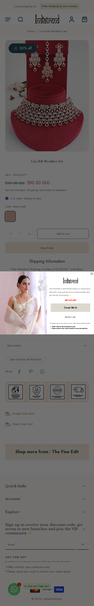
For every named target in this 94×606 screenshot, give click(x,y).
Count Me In (70, 307)
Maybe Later (70, 317)
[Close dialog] (91, 274)
